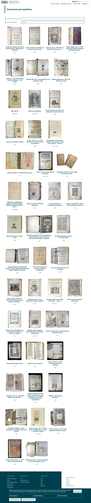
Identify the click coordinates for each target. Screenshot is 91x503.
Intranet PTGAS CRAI (70, 477)
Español (82, 1)
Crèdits (67, 482)
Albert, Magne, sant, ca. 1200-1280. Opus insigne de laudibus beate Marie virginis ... (75, 48)
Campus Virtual (10, 484)
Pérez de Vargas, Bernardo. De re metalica (60, 268)
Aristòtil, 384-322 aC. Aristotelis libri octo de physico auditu (38, 80)
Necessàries (14, 495)
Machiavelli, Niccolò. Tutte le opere (15, 236)
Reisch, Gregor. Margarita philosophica (75, 300)
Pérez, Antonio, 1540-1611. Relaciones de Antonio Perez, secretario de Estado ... (14, 300)
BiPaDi (8, 480)
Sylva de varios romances (35, 363)
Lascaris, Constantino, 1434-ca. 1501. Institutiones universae (75, 204)
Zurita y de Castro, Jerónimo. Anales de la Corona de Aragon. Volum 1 (37, 460)
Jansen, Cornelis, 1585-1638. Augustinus (35, 204)
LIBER (42, 484)
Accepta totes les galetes (28, 499)
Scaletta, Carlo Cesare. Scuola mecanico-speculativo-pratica (57, 331)
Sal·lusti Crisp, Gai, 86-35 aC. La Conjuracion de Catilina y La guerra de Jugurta (15, 332)
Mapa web (68, 484)
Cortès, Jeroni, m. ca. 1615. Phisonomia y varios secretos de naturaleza (34, 142)
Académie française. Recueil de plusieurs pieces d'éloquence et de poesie (15, 48)
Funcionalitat (63, 495)
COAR (42, 478)
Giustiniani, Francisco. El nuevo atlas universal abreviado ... (67, 172)
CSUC (42, 482)
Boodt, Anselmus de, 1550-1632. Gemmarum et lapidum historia (55, 111)
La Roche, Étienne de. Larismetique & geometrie (54, 204)
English (85, 1)
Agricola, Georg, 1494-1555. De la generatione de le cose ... (55, 48)
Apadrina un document (11, 478)
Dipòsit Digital (9, 485)
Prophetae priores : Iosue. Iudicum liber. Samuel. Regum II (34, 300)
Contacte (68, 480)
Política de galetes (69, 485)
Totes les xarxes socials (25, 482)
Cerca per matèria (12, 22)
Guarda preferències (15, 499)
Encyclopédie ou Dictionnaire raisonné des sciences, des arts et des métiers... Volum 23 (55, 142)
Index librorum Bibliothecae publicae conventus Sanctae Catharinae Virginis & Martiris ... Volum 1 (15, 204)
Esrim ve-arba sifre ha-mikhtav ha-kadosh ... (45, 172)
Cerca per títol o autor (13, 18)
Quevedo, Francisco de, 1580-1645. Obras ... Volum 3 (54, 300)
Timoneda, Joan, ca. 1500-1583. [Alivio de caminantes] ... (15, 396)
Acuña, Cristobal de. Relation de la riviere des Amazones (35, 48)
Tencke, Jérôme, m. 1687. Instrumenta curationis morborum (55, 363)
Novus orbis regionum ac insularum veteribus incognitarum (40, 268)
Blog (21, 478)
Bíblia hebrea (14, 111)
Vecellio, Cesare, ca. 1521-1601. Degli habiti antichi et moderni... (58, 429)
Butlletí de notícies (24, 480)
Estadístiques (39, 495)
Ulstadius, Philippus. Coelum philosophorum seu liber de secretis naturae (16, 430)
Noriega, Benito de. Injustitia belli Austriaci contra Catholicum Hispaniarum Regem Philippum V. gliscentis (17, 268)
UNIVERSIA (43, 485)
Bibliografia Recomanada (12, 482)
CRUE (42, 480)
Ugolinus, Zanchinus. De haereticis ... (55, 396)
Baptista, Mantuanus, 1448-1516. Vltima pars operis (61, 80)
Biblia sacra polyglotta (34, 111)
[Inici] (11, 2)
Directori (67, 479)
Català (79, 1)
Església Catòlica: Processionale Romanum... (20, 173)
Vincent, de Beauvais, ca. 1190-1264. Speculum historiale (15, 460)
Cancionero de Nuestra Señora (15, 142)
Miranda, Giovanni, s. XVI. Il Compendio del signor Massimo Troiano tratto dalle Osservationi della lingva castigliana (39, 237)
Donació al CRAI (10, 487)
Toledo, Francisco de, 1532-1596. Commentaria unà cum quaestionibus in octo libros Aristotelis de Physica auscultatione (35, 396)
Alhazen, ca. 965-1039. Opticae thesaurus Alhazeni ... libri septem (14, 80)
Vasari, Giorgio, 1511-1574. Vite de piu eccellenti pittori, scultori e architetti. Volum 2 (38, 430)
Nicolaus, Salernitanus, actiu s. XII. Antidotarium (63, 236)
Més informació (77, 491)
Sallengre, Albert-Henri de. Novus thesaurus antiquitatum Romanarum (34, 332)
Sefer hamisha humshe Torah (14, 363)
